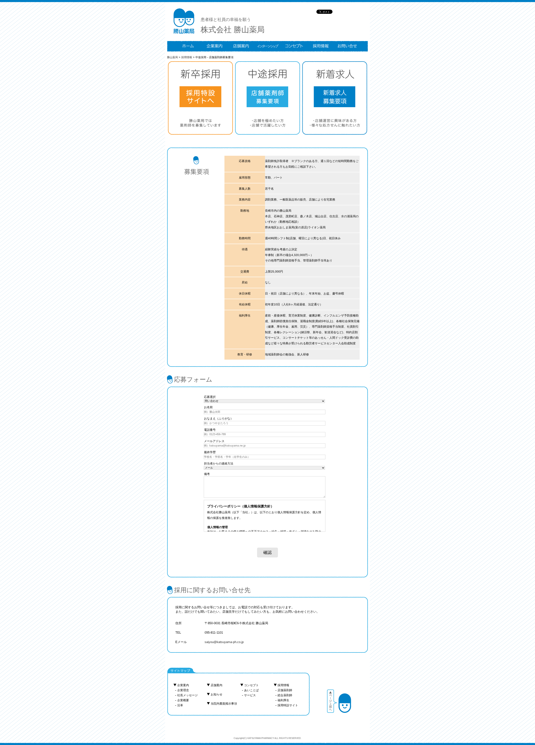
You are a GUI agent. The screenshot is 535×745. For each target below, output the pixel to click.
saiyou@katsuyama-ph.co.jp (224, 642)
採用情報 (283, 685)
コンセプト (251, 685)
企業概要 (183, 700)
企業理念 (183, 690)
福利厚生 (283, 700)
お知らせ (216, 694)
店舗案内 (216, 685)
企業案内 (183, 685)
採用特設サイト (288, 705)
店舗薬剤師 (285, 690)
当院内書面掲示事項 (224, 703)
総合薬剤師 (285, 695)
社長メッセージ (187, 695)
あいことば (251, 690)
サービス (250, 695)
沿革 (180, 705)
